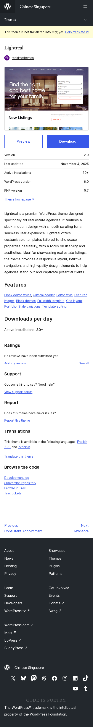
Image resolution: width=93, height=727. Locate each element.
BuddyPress (16, 648)
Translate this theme (19, 456)
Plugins (54, 566)
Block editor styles (17, 295)
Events (54, 595)
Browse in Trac (15, 488)
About (9, 550)
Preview (23, 141)
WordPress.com (19, 625)
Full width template (50, 301)
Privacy (10, 573)
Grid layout (74, 301)
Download (67, 141)
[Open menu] (86, 6)
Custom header (44, 295)
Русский (24, 447)
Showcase (57, 550)
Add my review (15, 363)
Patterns (55, 573)
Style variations (29, 306)
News (8, 558)
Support (10, 595)
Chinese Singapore (29, 667)
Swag (55, 611)
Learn (8, 588)
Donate (57, 603)
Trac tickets (12, 493)
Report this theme (17, 420)
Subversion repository (20, 483)
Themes (10, 19)
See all (84, 363)
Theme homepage (17, 199)
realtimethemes (23, 58)
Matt (10, 633)
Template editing (54, 306)
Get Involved (59, 588)
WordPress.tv (17, 611)
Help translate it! (77, 32)
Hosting (10, 566)
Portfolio (10, 306)
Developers (13, 603)
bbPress (13, 640)
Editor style (64, 295)
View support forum (18, 392)
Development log (16, 477)
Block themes (26, 301)
